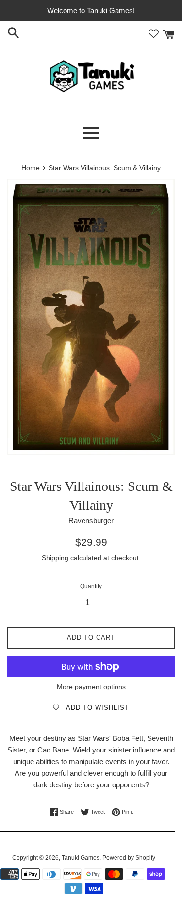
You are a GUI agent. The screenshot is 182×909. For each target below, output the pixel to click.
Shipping (55, 558)
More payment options (91, 686)
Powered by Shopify (128, 857)
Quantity (91, 586)
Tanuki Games (80, 857)
